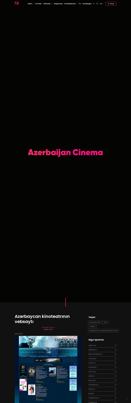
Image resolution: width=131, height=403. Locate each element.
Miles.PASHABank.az (95, 354)
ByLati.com (92, 380)
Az (101, 4)
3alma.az (91, 389)
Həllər (30, 4)
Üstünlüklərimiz (69, 4)
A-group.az (92, 358)
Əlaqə (112, 4)
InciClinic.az (92, 367)
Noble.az (91, 376)
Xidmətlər (47, 4)
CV (80, 4)
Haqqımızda (58, 4)
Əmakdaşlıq (87, 4)
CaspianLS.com (93, 398)
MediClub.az (92, 350)
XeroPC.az (92, 363)
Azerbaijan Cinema (48, 327)
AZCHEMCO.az (93, 385)
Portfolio (38, 4)
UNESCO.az (92, 345)
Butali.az (91, 393)
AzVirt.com (92, 372)
